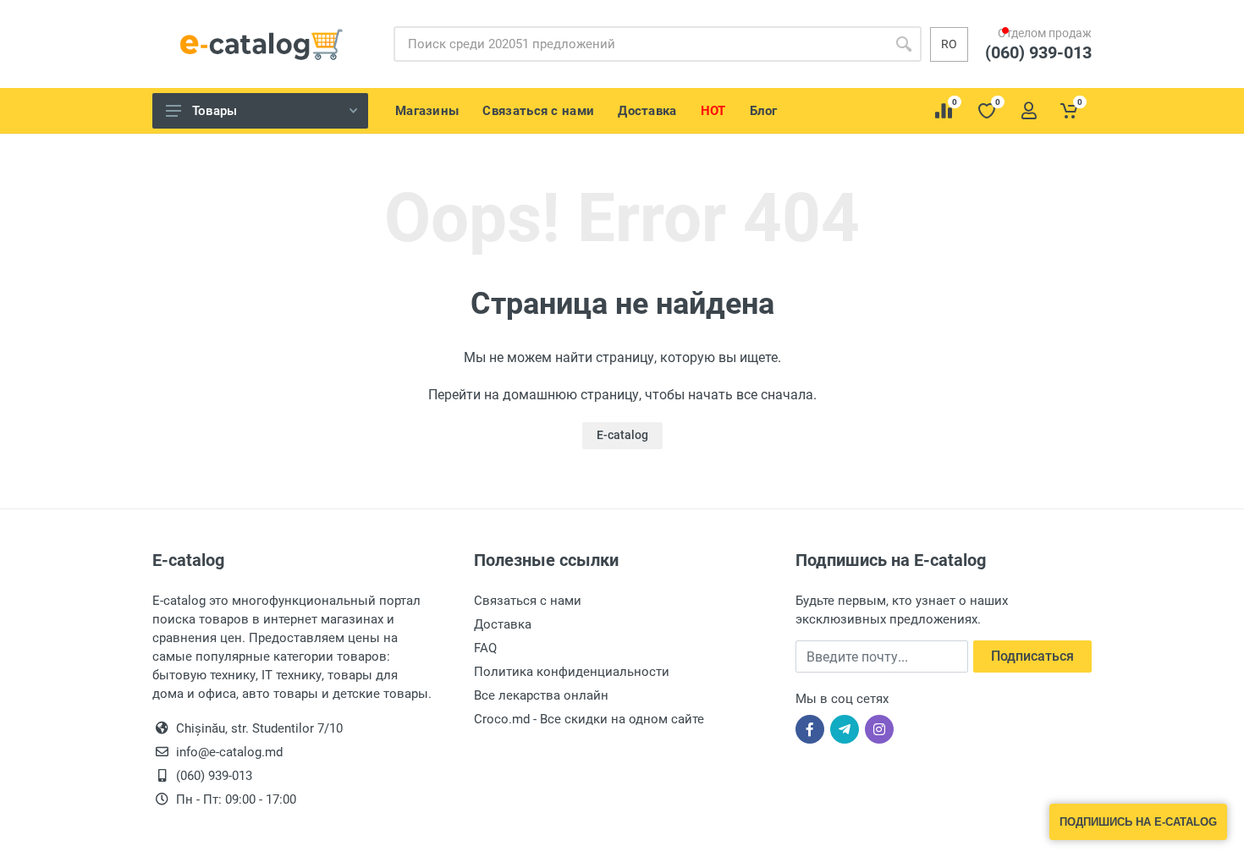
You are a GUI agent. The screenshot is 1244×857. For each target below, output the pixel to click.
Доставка (502, 624)
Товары (214, 110)
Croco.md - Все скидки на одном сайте (589, 719)
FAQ (485, 648)
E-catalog (622, 435)
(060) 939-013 (1047, 68)
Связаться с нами (527, 600)
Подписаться (1032, 656)
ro (949, 44)
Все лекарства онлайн (541, 695)
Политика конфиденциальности (571, 671)
